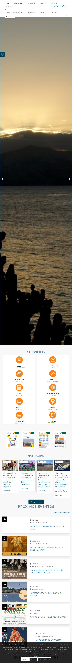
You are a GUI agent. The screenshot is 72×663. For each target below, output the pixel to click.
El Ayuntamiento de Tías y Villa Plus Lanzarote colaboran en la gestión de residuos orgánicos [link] (9, 480)
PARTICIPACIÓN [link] (53, 393)
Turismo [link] (54, 3)
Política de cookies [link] (44, 659)
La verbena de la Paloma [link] (48, 640)
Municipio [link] (31, 3)
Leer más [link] (6, 491)
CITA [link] (19, 393)
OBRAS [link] (52, 380)
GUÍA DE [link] (53, 421)
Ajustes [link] (33, 659)
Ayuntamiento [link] (18, 3)
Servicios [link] (43, 3)
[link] (2, 54)
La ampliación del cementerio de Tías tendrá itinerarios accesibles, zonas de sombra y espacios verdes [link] (44, 480)
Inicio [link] (8, 3)
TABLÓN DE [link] (19, 380)
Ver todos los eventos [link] (61, 513)
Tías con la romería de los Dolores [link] (48, 617)
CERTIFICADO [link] (52, 366)
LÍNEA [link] (52, 407)
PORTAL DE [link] (19, 421)
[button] (34, 343)
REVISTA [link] (19, 407)
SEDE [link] (19, 366)
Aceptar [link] (25, 659)
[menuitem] (36, 10)
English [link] (9, 7)
